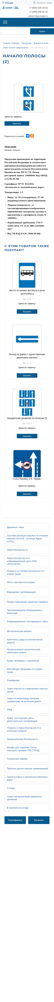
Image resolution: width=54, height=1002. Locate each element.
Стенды (11, 788)
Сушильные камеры (17, 758)
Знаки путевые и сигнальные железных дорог (27, 778)
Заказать (17, 123)
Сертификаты (15, 820)
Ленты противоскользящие (21, 582)
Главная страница (11, 43)
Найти (42, 31)
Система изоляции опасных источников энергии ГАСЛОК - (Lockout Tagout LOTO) (27, 538)
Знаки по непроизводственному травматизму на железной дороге (24, 700)
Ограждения (13, 680)
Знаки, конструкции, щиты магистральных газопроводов (22, 719)
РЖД (9, 709)
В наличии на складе (17, 807)
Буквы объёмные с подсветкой (23, 660)
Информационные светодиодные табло (27, 621)
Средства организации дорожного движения (24, 798)
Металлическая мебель (19, 631)
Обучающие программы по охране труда (24, 670)
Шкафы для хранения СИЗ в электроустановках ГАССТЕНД (23, 749)
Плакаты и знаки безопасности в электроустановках (24, 729)
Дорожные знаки (15, 527)
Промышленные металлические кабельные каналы (23, 651)
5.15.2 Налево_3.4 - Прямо (27, 479)
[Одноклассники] (32, 136)
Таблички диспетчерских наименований (27, 768)
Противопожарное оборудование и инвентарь (25, 611)
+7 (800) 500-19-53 (38, 8)
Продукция (26, 43)
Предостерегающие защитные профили (27, 602)
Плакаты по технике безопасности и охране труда (25, 572)
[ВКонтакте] (28, 136)
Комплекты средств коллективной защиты (24, 641)
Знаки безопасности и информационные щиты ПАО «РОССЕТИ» (22, 561)
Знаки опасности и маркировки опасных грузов (27, 690)
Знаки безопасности (17, 550)
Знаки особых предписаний (15, 48)
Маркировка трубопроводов (21, 592)
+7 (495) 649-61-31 (38, 12)
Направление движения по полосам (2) (27, 418)
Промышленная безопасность (22, 739)
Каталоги (39, 820)
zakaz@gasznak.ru (38, 16)
